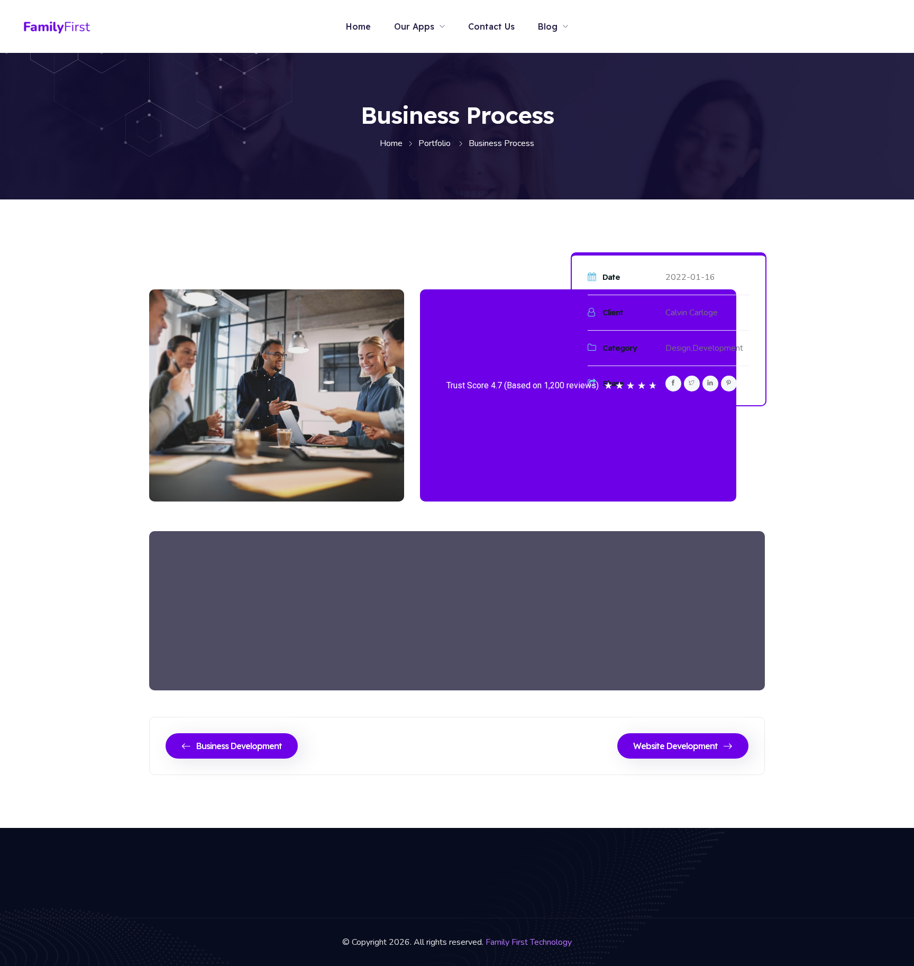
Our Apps (414, 26)
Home (358, 26)
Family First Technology (529, 942)
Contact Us (491, 26)
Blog (547, 26)
